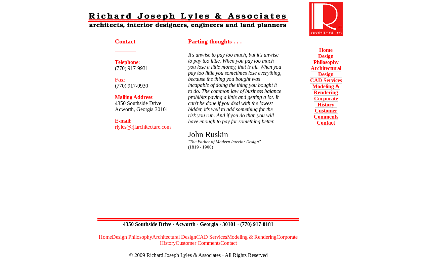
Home (326, 50)
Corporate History (326, 101)
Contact (326, 123)
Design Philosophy (326, 59)
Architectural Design (326, 71)
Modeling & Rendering (326, 89)
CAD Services (326, 80)
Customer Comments (326, 114)
